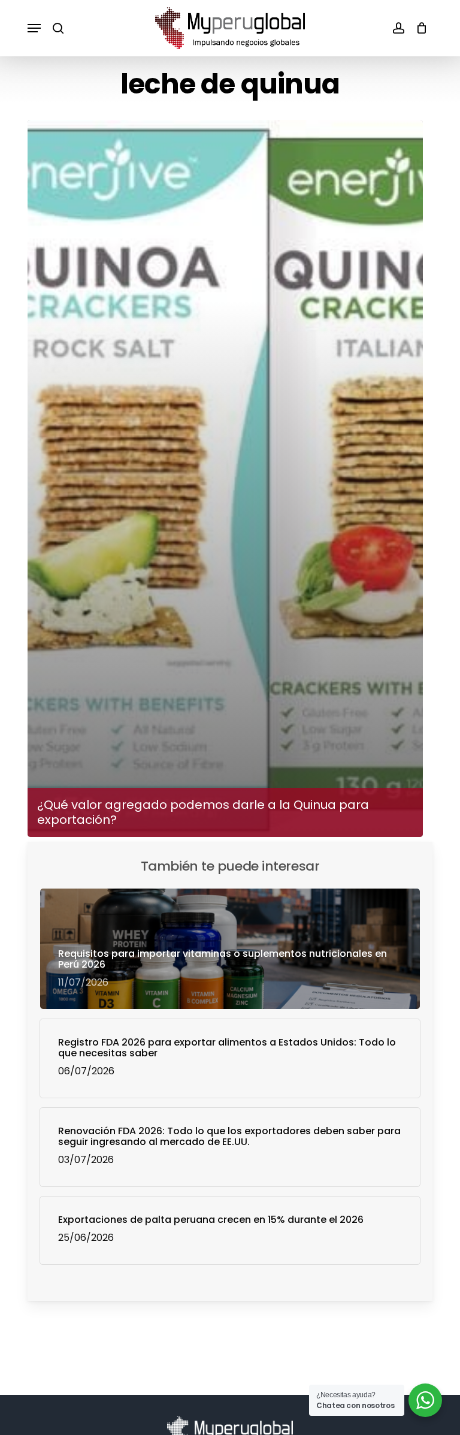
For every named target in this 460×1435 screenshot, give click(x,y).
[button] (34, 28)
